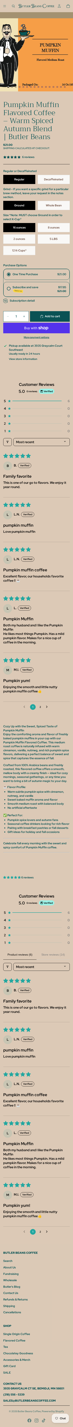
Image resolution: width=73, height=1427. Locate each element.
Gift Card (9, 1366)
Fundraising (11, 1274)
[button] (36, 401)
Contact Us (10, 1293)
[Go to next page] (48, 707)
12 (50, 87)
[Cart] (68, 6)
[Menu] (4, 6)
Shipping (9, 1306)
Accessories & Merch (16, 1360)
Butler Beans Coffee (29, 1411)
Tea (5, 1347)
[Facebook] (29, 1420)
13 (53, 87)
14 (57, 87)
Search (7, 1261)
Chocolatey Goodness (18, 1353)
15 (61, 87)
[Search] (13, 6)
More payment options (36, 337)
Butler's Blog (11, 1286)
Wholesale (10, 1280)
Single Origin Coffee (16, 1334)
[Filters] (7, 442)
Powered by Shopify (53, 1411)
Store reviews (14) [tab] (53, 954)
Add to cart (52, 316)
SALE (7, 1372)
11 (46, 87)
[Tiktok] (43, 1420)
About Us (9, 1267)
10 (42, 87)
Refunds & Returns (15, 1299)
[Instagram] (36, 1420)
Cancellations (12, 1312)
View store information (23, 359)
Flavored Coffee (14, 1340)
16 (65, 87)
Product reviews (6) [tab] (20, 954)
